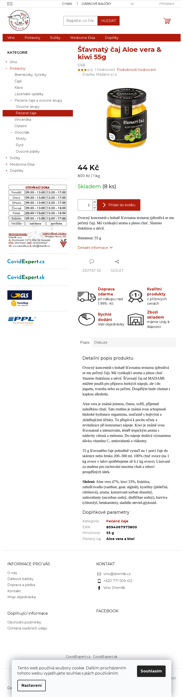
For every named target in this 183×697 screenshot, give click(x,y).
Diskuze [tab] (100, 342)
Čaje (18, 81)
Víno (13, 62)
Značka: (100, 74)
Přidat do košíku (121, 205)
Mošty (21, 138)
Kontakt (14, 591)
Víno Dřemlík (114, 588)
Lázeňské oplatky (29, 94)
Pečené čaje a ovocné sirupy (38, 100)
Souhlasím (151, 671)
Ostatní (21, 126)
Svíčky (15, 158)
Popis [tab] (84, 342)
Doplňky (17, 170)
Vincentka (23, 119)
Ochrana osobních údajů (27, 628)
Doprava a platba (21, 585)
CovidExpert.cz (78, 657)
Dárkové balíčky (96, 3)
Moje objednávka (21, 597)
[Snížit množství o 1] (94, 207)
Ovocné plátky (28, 151)
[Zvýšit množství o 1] (94, 202)
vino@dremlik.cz (117, 574)
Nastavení (31, 685)
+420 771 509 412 (117, 581)
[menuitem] (11, 38)
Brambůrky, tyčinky (30, 75)
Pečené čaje (26, 113)
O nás (67, 3)
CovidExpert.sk (105, 657)
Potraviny (17, 68)
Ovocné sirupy (28, 107)
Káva (19, 87)
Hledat (108, 21)
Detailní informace (93, 248)
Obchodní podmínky (24, 622)
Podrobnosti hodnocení (136, 70)
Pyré (20, 145)
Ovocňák (22, 132)
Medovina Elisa (22, 164)
